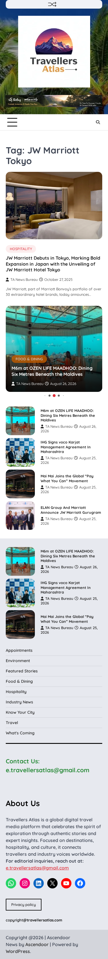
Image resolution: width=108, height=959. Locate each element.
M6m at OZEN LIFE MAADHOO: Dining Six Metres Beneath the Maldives (52, 371)
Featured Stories (22, 671)
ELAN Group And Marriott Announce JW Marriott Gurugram (71, 510)
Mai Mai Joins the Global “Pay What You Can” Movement (67, 478)
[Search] (98, 122)
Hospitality (21, 248)
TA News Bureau (24, 279)
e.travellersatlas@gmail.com (37, 868)
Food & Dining (29, 359)
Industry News (19, 702)
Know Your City (20, 712)
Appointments (19, 650)
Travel (12, 722)
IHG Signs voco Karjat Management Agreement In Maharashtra (66, 447)
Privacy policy (23, 904)
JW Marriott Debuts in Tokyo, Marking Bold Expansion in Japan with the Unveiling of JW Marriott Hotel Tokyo (53, 264)
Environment (18, 660)
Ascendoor (37, 944)
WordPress (18, 951)
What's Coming (20, 733)
